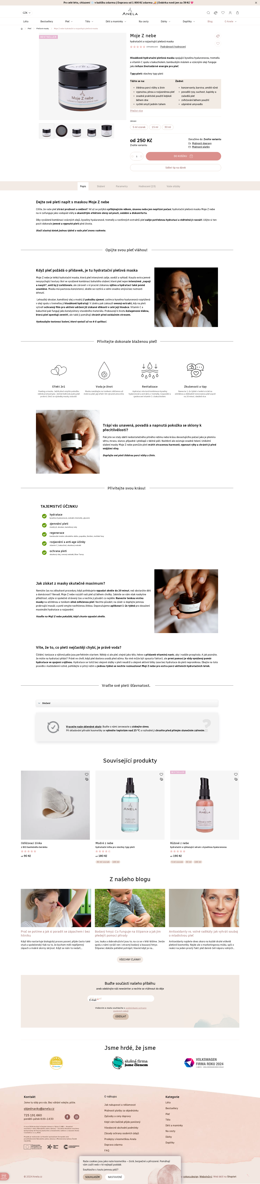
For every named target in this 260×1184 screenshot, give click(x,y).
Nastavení (115, 1177)
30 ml (188, 862)
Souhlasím (92, 1177)
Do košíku (180, 156)
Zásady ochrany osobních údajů (121, 1133)
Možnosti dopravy (202, 143)
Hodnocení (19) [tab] (147, 186)
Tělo (167, 1119)
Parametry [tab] (122, 186)
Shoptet (231, 1176)
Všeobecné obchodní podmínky (121, 1127)
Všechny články (130, 959)
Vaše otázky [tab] (173, 186)
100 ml (115, 862)
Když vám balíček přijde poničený (122, 1122)
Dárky (168, 1136)
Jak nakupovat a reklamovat (120, 1104)
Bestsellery (171, 1108)
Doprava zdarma (113, 1144)
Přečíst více (136, 110)
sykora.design (190, 1176)
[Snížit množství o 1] (132, 156)
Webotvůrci (205, 1176)
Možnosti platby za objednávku (121, 1110)
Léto (168, 1102)
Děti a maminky (174, 1125)
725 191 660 (33, 1115)
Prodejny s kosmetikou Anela (120, 1139)
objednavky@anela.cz (39, 1109)
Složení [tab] (101, 186)
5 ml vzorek (177, 862)
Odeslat (120, 1016)
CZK (25, 12)
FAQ (106, 1150)
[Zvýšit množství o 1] (141, 156)
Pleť (167, 1114)
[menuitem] (26, 22)
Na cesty (170, 1131)
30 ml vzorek (103, 862)
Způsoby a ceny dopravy (117, 1116)
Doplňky (169, 1142)
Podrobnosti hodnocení (173, 46)
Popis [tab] (83, 186)
